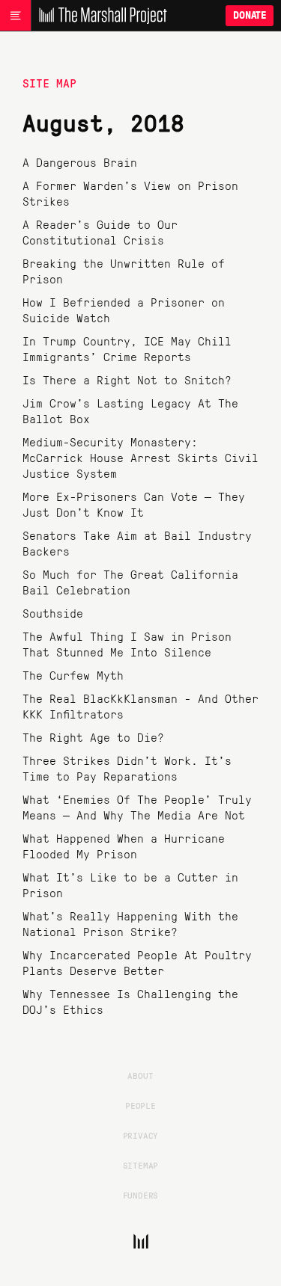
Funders (141, 1195)
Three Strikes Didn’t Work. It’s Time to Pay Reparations (127, 768)
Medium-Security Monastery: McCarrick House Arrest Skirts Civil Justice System (140, 457)
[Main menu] (15, 15)
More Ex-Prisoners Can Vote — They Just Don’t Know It (133, 504)
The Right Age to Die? (93, 737)
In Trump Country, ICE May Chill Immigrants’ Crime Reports (127, 348)
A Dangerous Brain (79, 162)
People (140, 1105)
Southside (52, 613)
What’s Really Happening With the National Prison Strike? (130, 923)
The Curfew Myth (73, 675)
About (140, 1075)
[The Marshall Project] (98, 15)
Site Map (49, 82)
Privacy (141, 1135)
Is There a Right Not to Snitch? (127, 379)
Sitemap (141, 1165)
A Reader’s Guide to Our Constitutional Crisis (100, 231)
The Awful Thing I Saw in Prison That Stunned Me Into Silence (127, 643)
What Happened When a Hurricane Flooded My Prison (123, 845)
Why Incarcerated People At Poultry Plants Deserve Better (137, 962)
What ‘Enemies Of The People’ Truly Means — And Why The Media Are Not (137, 806)
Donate (249, 15)
